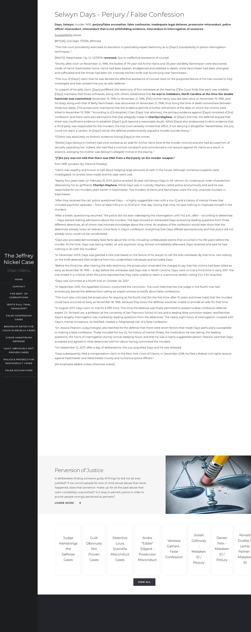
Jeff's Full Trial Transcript (19, 306)
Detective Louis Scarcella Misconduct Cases (120, 549)
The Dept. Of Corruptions (18, 295)
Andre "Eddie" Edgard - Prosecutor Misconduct (147, 549)
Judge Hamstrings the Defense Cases (68, 549)
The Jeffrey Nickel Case (19, 258)
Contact (19, 286)
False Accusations (19, 370)
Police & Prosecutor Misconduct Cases (18, 361)
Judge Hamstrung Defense (19, 339)
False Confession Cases (19, 317)
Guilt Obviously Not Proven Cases (19, 350)
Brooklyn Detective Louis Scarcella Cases (19, 328)
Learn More (64, 502)
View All (144, 582)
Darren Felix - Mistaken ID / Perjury (222, 549)
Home (19, 279)
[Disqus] (144, 409)
